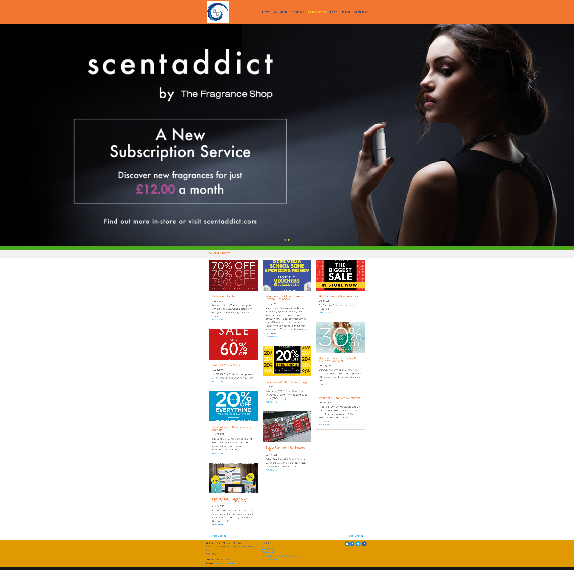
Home (266, 12)
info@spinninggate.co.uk (227, 563)
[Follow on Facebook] (364, 543)
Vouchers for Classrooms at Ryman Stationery (285, 298)
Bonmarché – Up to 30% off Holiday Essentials (337, 360)
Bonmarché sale (223, 296)
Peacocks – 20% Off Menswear (339, 397)
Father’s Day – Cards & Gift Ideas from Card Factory (230, 500)
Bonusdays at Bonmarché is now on (231, 428)
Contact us (361, 12)
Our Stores (280, 12)
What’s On (297, 12)
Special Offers (317, 12)
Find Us (345, 12)
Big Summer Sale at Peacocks (339, 296)
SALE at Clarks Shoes (227, 365)
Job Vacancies (269, 559)
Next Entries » (357, 536)
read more (217, 319)
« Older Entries (217, 536)
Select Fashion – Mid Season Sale (285, 449)
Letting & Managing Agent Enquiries (282, 556)
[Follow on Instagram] (352, 543)
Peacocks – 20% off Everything (286, 382)
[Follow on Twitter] (358, 543)
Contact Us (268, 552)
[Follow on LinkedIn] (347, 543)
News (333, 12)
